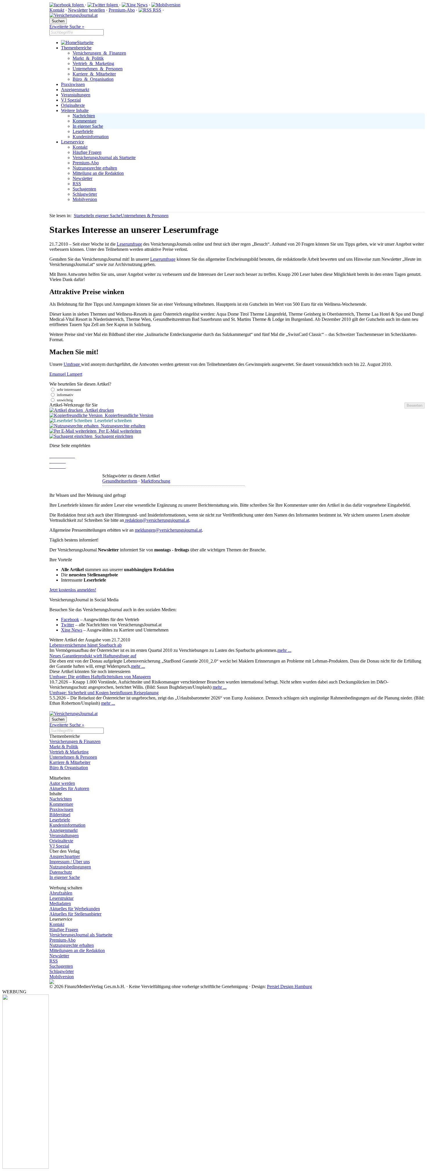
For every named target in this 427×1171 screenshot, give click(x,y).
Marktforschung (155, 481)
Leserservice (72, 141)
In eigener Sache (88, 126)
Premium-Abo (122, 10)
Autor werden (62, 783)
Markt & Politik (88, 58)
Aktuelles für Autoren (69, 788)
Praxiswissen (73, 84)
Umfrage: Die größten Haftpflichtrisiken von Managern (100, 676)
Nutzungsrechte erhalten (95, 168)
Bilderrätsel (59, 814)
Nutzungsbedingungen (70, 866)
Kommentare (84, 120)
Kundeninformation (91, 136)
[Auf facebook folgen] (67, 4)
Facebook (70, 619)
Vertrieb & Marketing (93, 63)
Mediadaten (60, 903)
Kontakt (56, 10)
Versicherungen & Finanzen (99, 53)
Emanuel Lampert (65, 374)
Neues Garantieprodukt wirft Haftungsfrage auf (92, 655)
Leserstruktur (61, 898)
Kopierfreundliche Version (128, 415)
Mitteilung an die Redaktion (98, 173)
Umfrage (72, 364)
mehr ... (284, 650)
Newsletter (78, 10)
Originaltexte (73, 105)
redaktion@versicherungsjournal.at (156, 520)
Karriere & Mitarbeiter (94, 73)
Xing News (71, 629)
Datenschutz (60, 872)
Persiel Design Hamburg (289, 986)
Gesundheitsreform (119, 481)
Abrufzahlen (60, 893)
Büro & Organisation (93, 79)
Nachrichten (84, 115)
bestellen (97, 10)
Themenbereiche (76, 47)
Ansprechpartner (64, 856)
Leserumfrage (129, 244)
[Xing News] (135, 4)
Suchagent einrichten (112, 436)
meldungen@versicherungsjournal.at (168, 530)
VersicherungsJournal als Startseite (104, 157)
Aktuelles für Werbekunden (74, 908)
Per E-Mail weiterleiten (118, 431)
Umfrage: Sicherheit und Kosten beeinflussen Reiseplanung (104, 692)
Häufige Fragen (87, 152)
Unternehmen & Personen (98, 68)
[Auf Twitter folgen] (103, 4)
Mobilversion (85, 199)
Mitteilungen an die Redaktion (77, 950)
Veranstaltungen (75, 94)
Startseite (85, 42)
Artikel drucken (98, 410)
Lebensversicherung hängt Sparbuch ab (85, 645)
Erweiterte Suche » (66, 26)
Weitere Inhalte (75, 110)
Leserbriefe (83, 131)
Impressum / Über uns (69, 861)
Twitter (67, 624)
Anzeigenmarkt (75, 89)
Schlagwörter (85, 194)
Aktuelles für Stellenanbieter (75, 913)
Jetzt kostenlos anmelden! (72, 589)
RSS (156, 10)
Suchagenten (84, 188)
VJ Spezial (71, 100)
